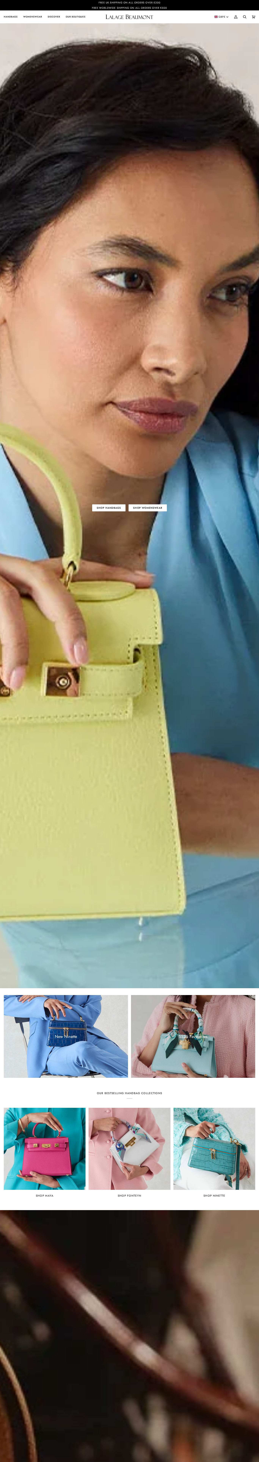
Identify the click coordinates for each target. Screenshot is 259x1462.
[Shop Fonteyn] (129, 1149)
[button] (12, 16)
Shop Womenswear (147, 508)
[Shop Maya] (45, 1149)
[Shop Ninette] (214, 1149)
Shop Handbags (109, 508)
